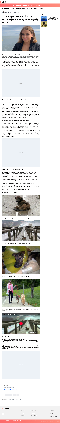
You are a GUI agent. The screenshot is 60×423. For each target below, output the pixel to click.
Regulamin (57, 421)
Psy (11, 5)
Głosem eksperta (31, 5)
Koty (14, 5)
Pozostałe (38, 5)
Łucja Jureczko (8, 12)
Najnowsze (5, 399)
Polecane (11, 399)
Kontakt (51, 421)
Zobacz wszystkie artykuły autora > (11, 389)
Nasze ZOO (25, 5)
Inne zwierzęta (19, 5)
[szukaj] (59, 1)
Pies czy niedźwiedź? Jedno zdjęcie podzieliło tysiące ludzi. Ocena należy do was (19, 340)
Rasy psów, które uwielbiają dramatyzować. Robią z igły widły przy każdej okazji (19, 344)
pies (19, 107)
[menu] (3, 414)
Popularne (18, 399)
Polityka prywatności (44, 421)
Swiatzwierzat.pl (5, 8)
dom (35, 124)
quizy (42, 5)
